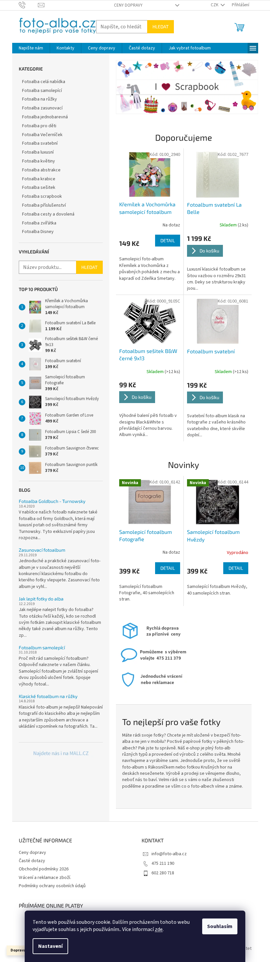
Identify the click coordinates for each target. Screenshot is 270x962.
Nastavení (50, 946)
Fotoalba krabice (38, 179)
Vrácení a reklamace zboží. (45, 877)
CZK (215, 5)
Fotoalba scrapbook (42, 196)
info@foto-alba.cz (169, 854)
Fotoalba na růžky (39, 99)
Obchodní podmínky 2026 (43, 869)
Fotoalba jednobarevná (45, 117)
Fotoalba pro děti (39, 126)
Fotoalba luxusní (38, 152)
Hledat (160, 26)
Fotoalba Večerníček (42, 134)
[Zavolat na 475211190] (28, 5)
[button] (126, 87)
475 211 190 (162, 863)
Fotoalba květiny (38, 161)
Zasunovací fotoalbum (42, 549)
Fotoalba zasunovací (42, 108)
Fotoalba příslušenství (44, 205)
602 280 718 (162, 873)
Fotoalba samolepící (42, 90)
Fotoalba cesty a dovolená (48, 214)
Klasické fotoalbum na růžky (48, 696)
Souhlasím (219, 926)
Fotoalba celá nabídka (43, 81)
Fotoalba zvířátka (39, 223)
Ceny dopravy (128, 5)
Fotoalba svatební (40, 143)
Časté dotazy (32, 861)
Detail (167, 240)
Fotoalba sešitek (38, 187)
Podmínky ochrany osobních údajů (52, 886)
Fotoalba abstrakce (41, 170)
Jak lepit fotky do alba (41, 598)
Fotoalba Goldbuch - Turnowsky (52, 501)
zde (159, 929)
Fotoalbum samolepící (42, 647)
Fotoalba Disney (38, 231)
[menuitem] (31, 48)
